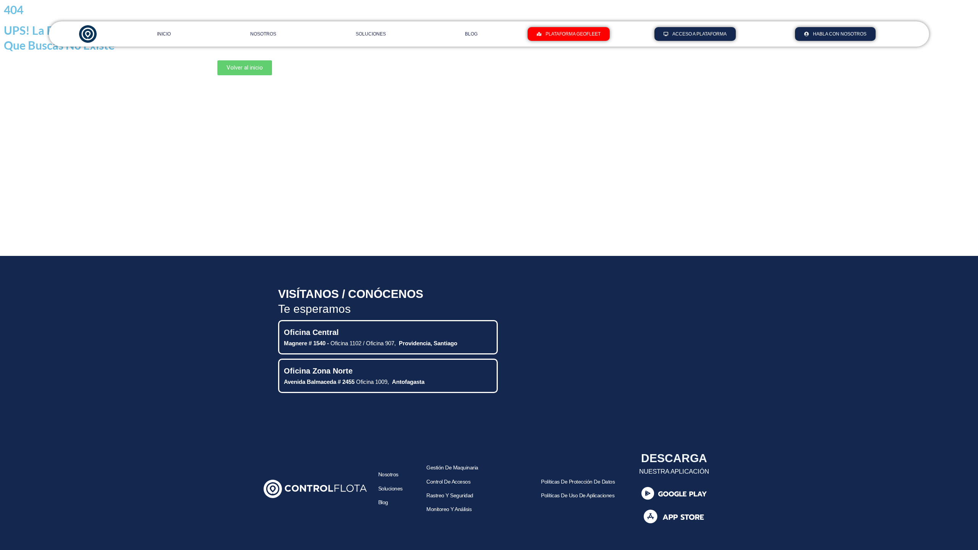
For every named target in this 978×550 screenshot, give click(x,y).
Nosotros (263, 34)
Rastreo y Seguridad (450, 495)
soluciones (390, 489)
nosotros (388, 474)
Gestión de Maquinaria (452, 468)
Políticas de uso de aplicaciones (577, 495)
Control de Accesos (448, 482)
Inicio (164, 34)
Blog (471, 34)
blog (383, 502)
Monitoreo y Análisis (448, 509)
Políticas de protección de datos (578, 482)
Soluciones (371, 34)
